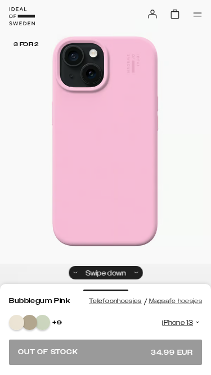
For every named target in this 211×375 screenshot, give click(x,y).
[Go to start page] (22, 16)
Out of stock (105, 352)
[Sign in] (152, 14)
